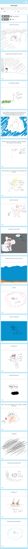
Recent (6, 19)
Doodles (7, 16)
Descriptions (15, 16)
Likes (13, 19)
